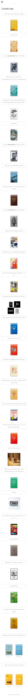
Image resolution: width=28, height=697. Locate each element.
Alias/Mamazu (14, 123)
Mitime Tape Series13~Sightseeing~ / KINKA (14, 14)
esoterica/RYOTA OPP (14, 539)
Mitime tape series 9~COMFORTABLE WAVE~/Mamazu (14, 252)
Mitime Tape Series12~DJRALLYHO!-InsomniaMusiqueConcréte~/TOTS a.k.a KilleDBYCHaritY (14, 78)
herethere (14, 492)
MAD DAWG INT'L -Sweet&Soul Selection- (14, 562)
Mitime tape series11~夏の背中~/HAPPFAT (14, 165)
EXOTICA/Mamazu (14, 586)
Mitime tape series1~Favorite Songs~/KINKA (14, 665)
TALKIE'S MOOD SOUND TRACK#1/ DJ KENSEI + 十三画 (14, 274)
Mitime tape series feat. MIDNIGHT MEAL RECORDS (14, 296)
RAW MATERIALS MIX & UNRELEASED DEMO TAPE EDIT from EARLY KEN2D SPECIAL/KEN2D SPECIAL (14, 101)
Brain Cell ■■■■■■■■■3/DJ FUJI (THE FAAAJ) (14, 56)
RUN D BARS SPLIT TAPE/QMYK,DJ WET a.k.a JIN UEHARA (14, 610)
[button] (2, 2)
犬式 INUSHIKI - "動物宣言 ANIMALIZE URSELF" (14, 359)
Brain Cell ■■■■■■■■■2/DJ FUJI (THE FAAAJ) (14, 144)
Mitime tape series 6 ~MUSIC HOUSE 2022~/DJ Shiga (14, 317)
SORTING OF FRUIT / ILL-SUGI (14, 338)
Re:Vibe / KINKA (14, 35)
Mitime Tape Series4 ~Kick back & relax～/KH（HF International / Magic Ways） (14, 426)
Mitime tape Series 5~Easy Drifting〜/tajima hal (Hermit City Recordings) (14, 381)
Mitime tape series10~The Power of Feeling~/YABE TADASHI (14, 188)
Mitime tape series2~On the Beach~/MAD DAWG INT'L (14, 635)
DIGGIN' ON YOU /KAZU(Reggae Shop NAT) (14, 231)
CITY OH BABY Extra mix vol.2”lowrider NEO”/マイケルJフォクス (14, 517)
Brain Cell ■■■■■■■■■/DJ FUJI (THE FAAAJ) (14, 210)
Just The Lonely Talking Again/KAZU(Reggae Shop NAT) (14, 403)
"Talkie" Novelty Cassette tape (14, 448)
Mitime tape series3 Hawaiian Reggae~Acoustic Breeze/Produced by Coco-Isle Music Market (14, 470)
